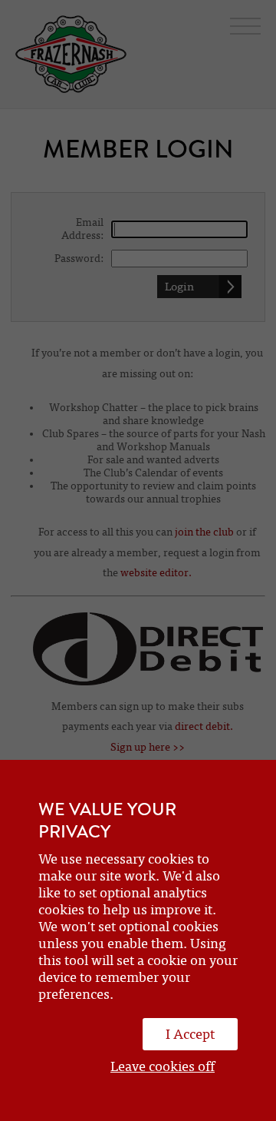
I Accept (190, 1034)
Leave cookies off (162, 1066)
